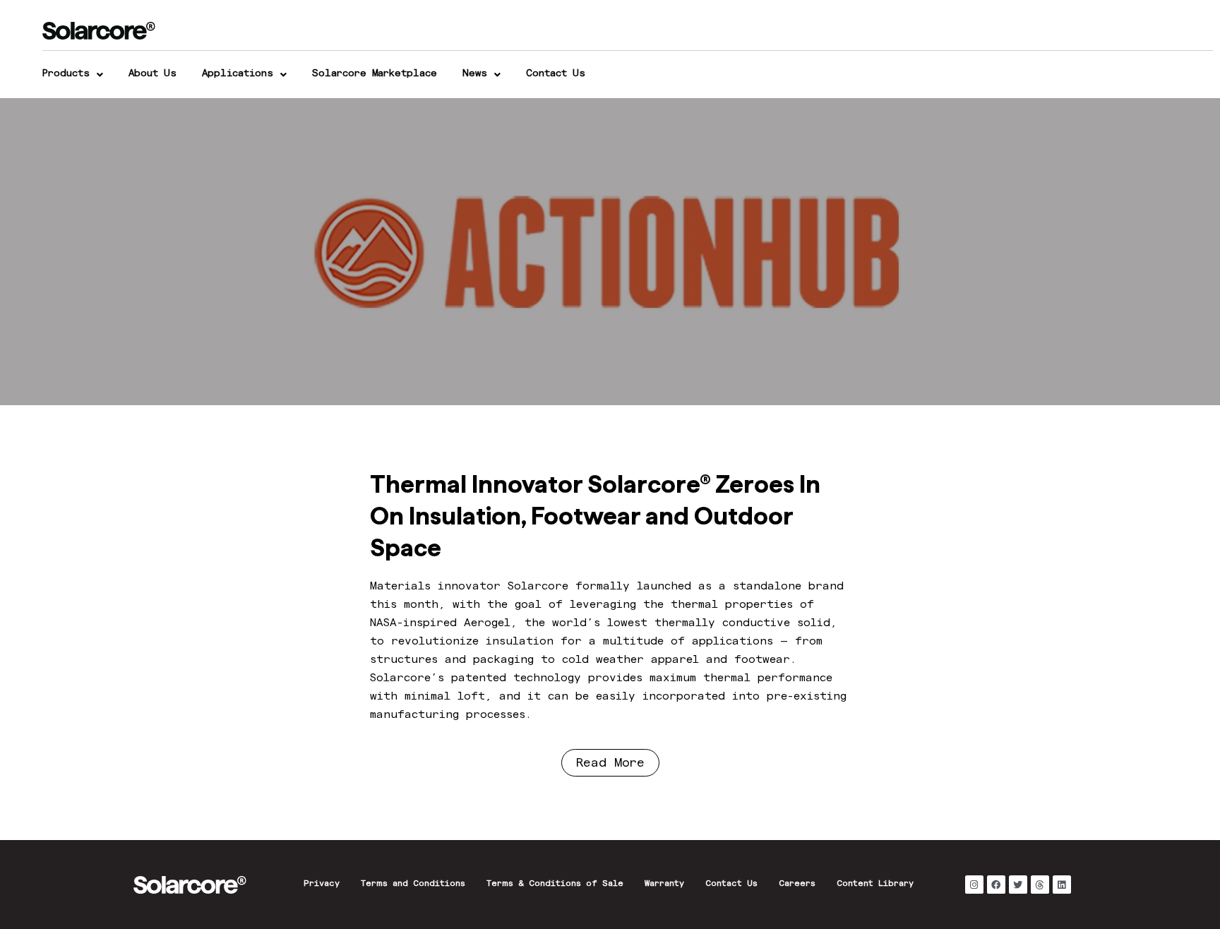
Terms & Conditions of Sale (554, 884)
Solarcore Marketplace (374, 74)
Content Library (875, 884)
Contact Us (555, 74)
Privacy (322, 884)
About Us (152, 74)
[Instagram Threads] (1040, 884)
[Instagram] (974, 884)
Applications (237, 74)
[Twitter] (1018, 884)
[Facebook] (996, 884)
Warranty (664, 884)
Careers (797, 884)
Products (66, 74)
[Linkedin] (1062, 884)
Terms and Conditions (413, 884)
